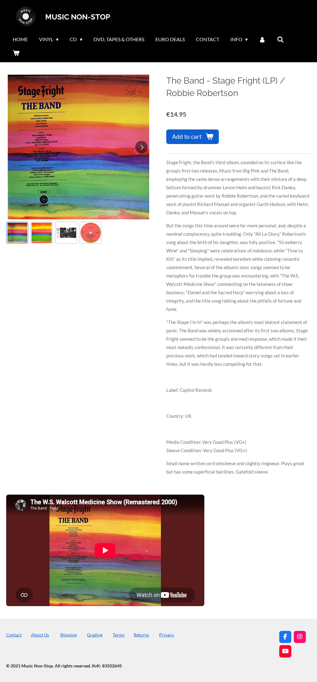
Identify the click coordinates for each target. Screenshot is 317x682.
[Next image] (141, 147)
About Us (40, 634)
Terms (118, 634)
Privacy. (166, 634)
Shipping (68, 634)
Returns (141, 634)
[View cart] (16, 52)
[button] (17, 233)
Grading (94, 634)
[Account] (262, 39)
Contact (14, 634)
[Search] (280, 39)
